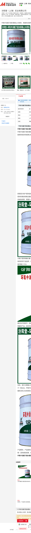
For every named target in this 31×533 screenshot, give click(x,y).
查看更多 (7, 116)
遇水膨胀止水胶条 (21, 512)
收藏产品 (5, 63)
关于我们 (12, 529)
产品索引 (3, 121)
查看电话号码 (6, 107)
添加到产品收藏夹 (5, 123)
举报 (12, 63)
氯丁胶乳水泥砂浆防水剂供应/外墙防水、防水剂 (12, 90)
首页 (29, 18)
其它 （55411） (5, 98)
